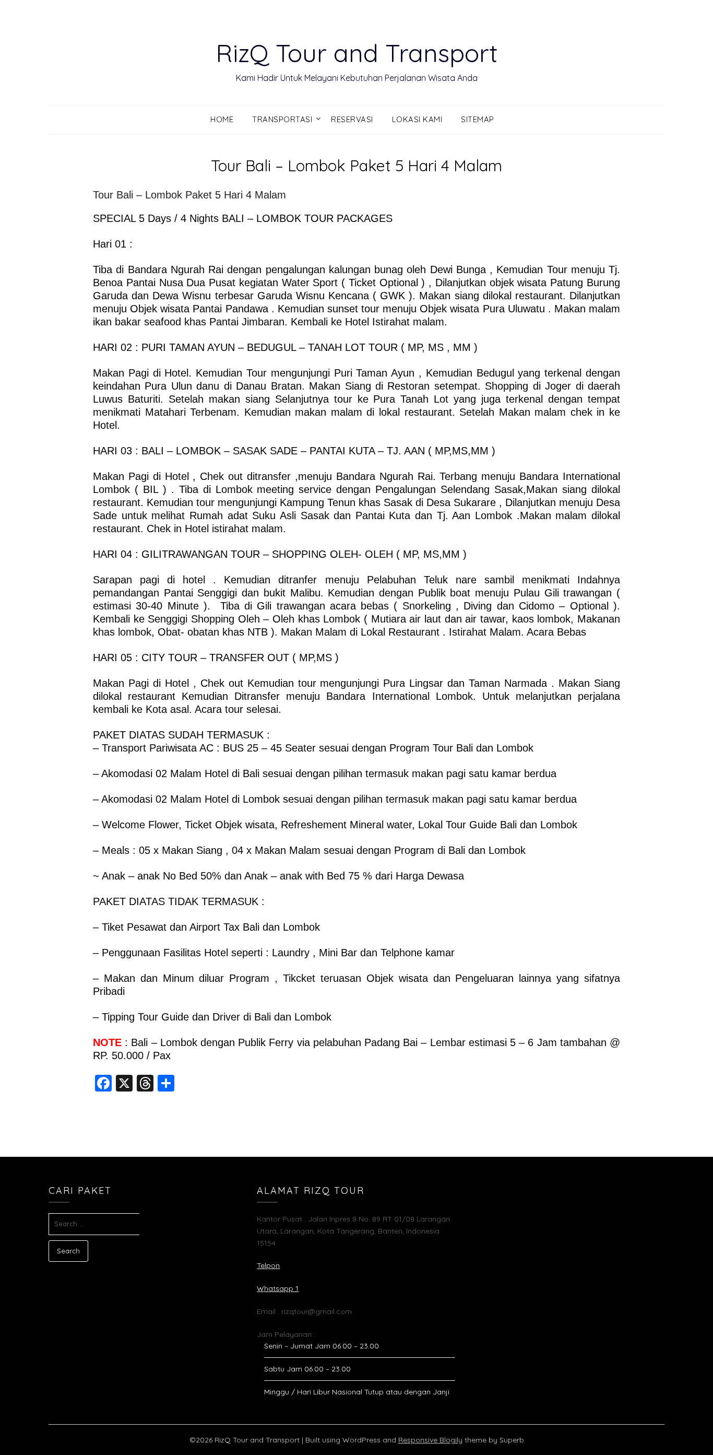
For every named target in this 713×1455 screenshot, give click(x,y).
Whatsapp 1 (278, 1288)
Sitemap (477, 119)
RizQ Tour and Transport (357, 52)
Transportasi (282, 119)
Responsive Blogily (430, 1440)
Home (221, 119)
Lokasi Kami (417, 119)
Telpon (268, 1265)
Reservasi (352, 119)
